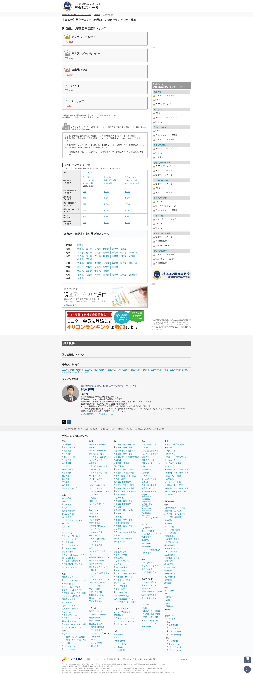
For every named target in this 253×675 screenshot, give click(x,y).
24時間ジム (118, 615)
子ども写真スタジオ (97, 560)
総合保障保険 (170, 574)
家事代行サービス (96, 454)
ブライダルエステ (149, 563)
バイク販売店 (94, 535)
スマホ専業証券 (68, 511)
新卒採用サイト (148, 500)
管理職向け (148, 546)
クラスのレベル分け (132, 180)
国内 (93, 636)
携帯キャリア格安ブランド (177, 457)
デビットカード (68, 552)
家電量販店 (118, 634)
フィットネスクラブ (122, 612)
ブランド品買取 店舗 (97, 582)
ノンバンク (75, 536)
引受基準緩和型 (172, 542)
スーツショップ (120, 644)
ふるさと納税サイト (97, 485)
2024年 (73, 370)
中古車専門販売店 (98, 526)
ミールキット (94, 469)
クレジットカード (69, 539)
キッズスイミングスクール (124, 621)
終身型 (169, 539)
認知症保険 (169, 564)
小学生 (133, 532)
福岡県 (80, 275)
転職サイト (146, 457)
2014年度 (155, 370)
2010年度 (66, 372)
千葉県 (115, 252)
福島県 (123, 249)
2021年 (96, 370)
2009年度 (75, 372)
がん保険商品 (170, 555)
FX (63, 530)
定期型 (176, 539)
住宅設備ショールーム (71, 609)
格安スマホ (171, 451)
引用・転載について (140, 659)
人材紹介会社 (147, 509)
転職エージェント (149, 466)
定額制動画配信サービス (99, 557)
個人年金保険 (170, 577)
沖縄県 (80, 278)
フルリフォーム (70, 615)
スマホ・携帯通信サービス (175, 444)
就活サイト (146, 447)
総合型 (93, 570)
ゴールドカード (70, 548)
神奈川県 (133, 252)
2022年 (88, 370)
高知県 (106, 271)
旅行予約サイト (95, 611)
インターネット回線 (172, 482)
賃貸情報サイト (68, 602)
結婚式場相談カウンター (152, 591)
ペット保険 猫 (170, 533)
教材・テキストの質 (132, 183)
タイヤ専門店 (119, 650)
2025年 (65, 370)
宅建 (117, 570)
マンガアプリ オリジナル (99, 579)
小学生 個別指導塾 (121, 523)
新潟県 (80, 256)
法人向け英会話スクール (124, 599)
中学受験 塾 (119, 498)
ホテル (92, 639)
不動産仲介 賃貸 (68, 599)
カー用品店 (118, 647)
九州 (84, 593)
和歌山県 (133, 263)
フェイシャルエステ (150, 566)
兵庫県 (115, 263)
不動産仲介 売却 (68, 577)
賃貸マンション (68, 606)
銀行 (65, 508)
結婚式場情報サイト (150, 595)
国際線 (101, 627)
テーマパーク (147, 627)
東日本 (106, 192)
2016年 (126, 370)
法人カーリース (148, 528)
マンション (68, 580)
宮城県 (97, 249)
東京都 (123, 252)
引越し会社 (93, 501)
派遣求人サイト (148, 488)
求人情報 (152, 659)
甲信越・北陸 (128, 473)
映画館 (144, 608)
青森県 (80, 249)
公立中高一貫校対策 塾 (123, 510)
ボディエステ (147, 569)
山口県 (115, 267)
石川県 (97, 256)
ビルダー (67, 634)
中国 (186, 473)
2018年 (118, 370)
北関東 (74, 637)
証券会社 (67, 505)
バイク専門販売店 (98, 539)
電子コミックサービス (98, 567)
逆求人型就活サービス (151, 451)
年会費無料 (68, 542)
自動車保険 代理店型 (173, 511)
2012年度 (174, 370)
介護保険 (168, 570)
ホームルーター (170, 460)
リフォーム (66, 612)
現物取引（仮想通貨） (73, 561)
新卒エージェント (149, 505)
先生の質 (86, 177)
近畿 (78, 593)
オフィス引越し (95, 586)
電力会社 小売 (95, 598)
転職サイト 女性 (148, 460)
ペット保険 (66, 473)
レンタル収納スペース (100, 491)
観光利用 (94, 646)
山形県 (115, 249)
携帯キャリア (171, 454)
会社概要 (87, 659)
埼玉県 (106, 252)
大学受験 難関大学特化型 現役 (126, 457)
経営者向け (148, 543)
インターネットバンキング (73, 520)
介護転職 (145, 473)
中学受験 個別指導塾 (122, 504)
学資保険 (65, 485)
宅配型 (93, 498)
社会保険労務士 (129, 574)
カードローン (67, 533)
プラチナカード (175, 635)
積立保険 (168, 583)
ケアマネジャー (131, 577)
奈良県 (123, 263)
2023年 (80, 370)
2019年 (111, 370)
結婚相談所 (146, 588)
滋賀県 (89, 263)
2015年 (134, 370)
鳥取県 (80, 267)
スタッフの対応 (88, 180)
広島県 (106, 267)
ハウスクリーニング (97, 457)
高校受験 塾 (119, 466)
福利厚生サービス (96, 595)
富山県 (89, 256)
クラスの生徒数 (88, 183)
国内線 (93, 627)
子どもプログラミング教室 (125, 602)
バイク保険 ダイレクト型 (174, 514)
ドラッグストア (120, 637)
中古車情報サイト (96, 520)
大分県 (115, 275)
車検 (91, 548)
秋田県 (106, 249)
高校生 (118, 532)
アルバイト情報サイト (151, 454)
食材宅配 (92, 463)
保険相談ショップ (69, 488)
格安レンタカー (95, 510)
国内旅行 (94, 614)
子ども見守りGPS (96, 601)
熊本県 (106, 275)
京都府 (97, 263)
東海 (73, 593)
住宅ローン (66, 527)
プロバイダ (169, 466)
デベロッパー (69, 649)
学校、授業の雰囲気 (111, 180)
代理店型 (67, 451)
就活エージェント (149, 444)
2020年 (103, 370)
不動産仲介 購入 (68, 584)
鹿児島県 (133, 275)
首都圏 (66, 593)
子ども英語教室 (120, 552)
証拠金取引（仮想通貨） (74, 564)
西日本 (127, 192)
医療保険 (65, 479)
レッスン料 (108, 183)
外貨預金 (65, 523)
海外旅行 (104, 614)
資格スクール (119, 583)
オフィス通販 (94, 589)
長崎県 (97, 275)
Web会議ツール (148, 537)
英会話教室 (118, 558)
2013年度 (164, 370)
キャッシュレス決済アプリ (73, 555)
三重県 (80, 263)
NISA (64, 501)
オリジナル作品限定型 (100, 573)
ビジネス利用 (96, 643)
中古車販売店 (94, 523)
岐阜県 (132, 256)
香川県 (89, 271)
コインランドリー (96, 460)
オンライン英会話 (121, 561)
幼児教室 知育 (119, 542)
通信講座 (117, 564)
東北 (68, 637)
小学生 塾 (118, 517)
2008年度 (85, 372)
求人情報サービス (149, 491)
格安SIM (169, 447)
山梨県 (115, 256)
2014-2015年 (143, 370)
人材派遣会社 (147, 514)
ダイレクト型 (69, 447)
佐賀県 (89, 275)
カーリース (93, 513)
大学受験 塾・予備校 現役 (124, 444)
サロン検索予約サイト (151, 572)
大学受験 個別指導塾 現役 (124, 451)
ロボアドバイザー (69, 567)
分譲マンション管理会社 (72, 590)
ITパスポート (128, 580)
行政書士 (119, 577)
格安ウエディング (149, 585)
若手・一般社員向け (151, 550)
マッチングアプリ (149, 598)
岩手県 (89, 249)
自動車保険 (66, 444)
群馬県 (97, 252)
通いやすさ (108, 177)
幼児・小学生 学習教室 (123, 539)
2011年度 (183, 370)
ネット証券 (66, 498)
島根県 (89, 267)
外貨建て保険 (170, 567)
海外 (98, 636)
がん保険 (65, 482)
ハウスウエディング (150, 582)
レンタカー (93, 507)
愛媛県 (97, 271)
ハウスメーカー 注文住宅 (71, 628)
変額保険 (168, 580)
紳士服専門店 (119, 641)
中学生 (126, 532)
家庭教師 (117, 535)
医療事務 (123, 567)
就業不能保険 (170, 561)
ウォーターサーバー (97, 444)
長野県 (123, 256)
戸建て (77, 580)
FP (117, 567)
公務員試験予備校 (121, 596)
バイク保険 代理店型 (173, 517)
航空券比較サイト (96, 618)
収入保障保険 (171, 552)
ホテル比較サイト (96, 621)
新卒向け (147, 553)
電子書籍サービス (96, 564)
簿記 (123, 570)
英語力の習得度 (160, 251)
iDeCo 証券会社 (68, 514)
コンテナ (94, 494)
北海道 (80, 245)
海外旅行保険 (67, 469)
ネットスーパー (95, 476)
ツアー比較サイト (96, 630)
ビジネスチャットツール (152, 534)
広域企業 (170, 479)
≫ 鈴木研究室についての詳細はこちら (97, 414)
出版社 (93, 576)
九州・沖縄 (120, 479)
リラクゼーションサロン (124, 618)
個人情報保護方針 (113, 659)
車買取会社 (93, 517)
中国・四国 (81, 640)
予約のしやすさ (130, 177)
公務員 (118, 580)
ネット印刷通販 (148, 531)
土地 (84, 580)
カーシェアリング (96, 504)
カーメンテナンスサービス (100, 551)
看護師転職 (146, 469)
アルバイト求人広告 (150, 518)
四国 (168, 476)
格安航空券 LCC (96, 624)
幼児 (117, 555)
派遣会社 (145, 482)
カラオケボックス (149, 623)
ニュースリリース (98, 659)
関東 (158, 611)
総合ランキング (88, 172)
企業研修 (145, 540)
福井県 (106, 256)
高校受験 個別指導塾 (122, 482)
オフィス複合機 (95, 592)
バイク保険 (66, 454)
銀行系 (66, 536)
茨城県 (80, 252)
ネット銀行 (66, 517)
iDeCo (167, 603)
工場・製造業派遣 (149, 485)
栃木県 (89, 252)
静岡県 (80, 259)
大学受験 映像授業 (121, 463)
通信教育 (117, 529)
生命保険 (65, 476)
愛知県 (89, 259)
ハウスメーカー (70, 646)
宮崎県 (123, 275)
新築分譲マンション (70, 621)
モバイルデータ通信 (172, 463)
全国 (84, 192)
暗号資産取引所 (68, 558)
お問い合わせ (126, 659)
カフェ (92, 554)
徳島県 (80, 271)
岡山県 (97, 267)
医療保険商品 (170, 536)
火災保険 (65, 466)
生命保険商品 (170, 545)
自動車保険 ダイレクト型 (174, 508)
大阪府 (106, 263)
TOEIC (118, 574)
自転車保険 (66, 463)
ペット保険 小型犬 (172, 530)
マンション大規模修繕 (71, 596)
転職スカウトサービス (151, 463)
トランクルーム (95, 488)
